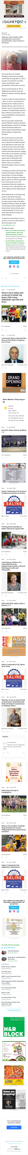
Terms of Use (10, 1151)
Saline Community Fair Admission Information (11, 866)
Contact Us (10, 1143)
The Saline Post (22, 365)
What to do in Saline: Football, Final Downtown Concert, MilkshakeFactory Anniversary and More (14, 829)
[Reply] (7, 278)
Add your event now (14, 1010)
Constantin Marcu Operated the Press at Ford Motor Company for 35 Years (14, 340)
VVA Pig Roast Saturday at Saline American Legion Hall (13, 528)
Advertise (14, 1127)
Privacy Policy (17, 1151)
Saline (3, 289)
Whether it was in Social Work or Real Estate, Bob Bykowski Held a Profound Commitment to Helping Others (13, 703)
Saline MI (4, 33)
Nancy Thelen (5, 516)
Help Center (17, 1143)
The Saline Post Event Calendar (11, 945)
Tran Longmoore (5, 326)
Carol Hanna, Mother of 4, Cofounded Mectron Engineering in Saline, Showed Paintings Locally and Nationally (13, 566)
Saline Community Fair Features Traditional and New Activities (14, 492)
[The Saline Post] (12, 21)
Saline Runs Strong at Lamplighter (10, 791)
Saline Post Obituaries (7, 365)
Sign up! (14, 262)
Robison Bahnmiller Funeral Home (11, 47)
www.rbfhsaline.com (8, 225)
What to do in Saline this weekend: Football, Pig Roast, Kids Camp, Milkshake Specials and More (12, 297)
